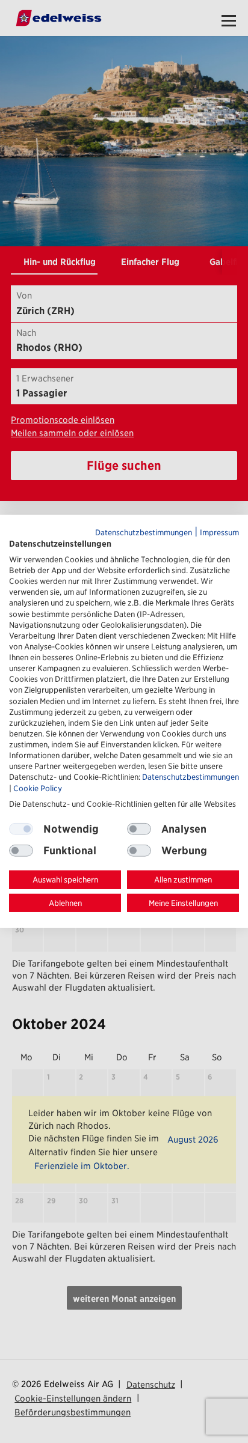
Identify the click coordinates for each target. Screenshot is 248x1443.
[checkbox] (139, 829)
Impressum (219, 532)
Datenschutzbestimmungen (143, 532)
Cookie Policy (37, 787)
